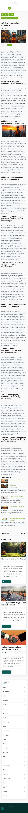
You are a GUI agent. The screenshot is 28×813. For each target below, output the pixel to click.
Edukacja (5, 700)
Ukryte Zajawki (7, 778)
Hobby (4, 704)
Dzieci (4, 695)
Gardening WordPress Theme (7, 806)
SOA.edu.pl (4, 14)
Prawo (4, 743)
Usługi (4, 787)
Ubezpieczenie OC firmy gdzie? (17, 506)
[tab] (9, 8)
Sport (4, 761)
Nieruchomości (7, 730)
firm (11, 51)
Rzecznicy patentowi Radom (13, 559)
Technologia (6, 765)
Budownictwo (6, 691)
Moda (4, 717)
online (17, 60)
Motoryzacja (6, 722)
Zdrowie (5, 795)
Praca (4, 739)
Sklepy (5, 756)
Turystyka (5, 774)
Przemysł (5, 748)
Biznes (11, 14)
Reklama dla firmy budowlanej (16, 496)
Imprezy (5, 708)
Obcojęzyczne (6, 735)
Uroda (4, 782)
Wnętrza (5, 791)
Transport (5, 769)
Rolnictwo (5, 752)
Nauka (4, 726)
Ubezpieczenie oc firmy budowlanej (18, 479)
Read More (6, 582)
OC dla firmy (13, 485)
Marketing (5, 713)
